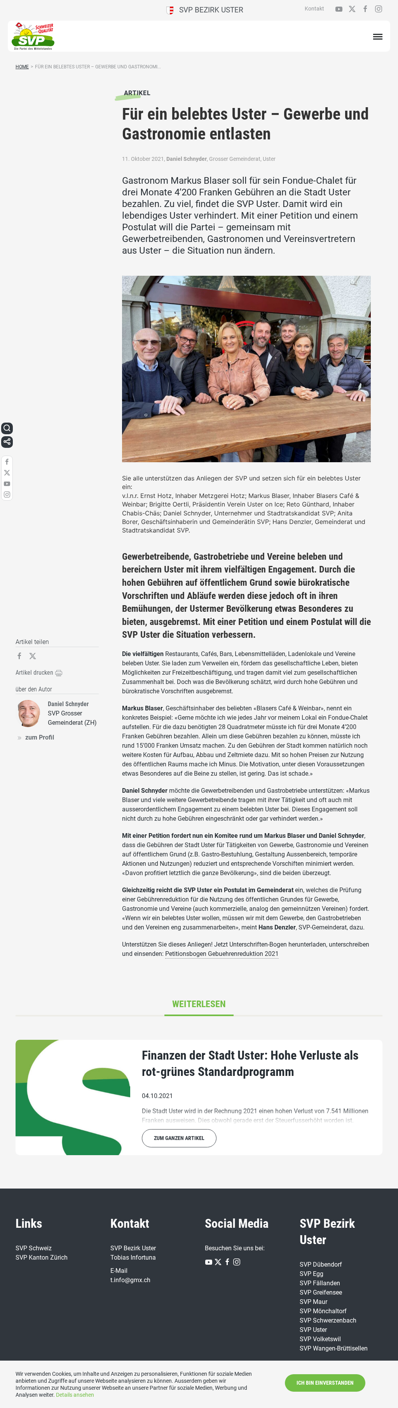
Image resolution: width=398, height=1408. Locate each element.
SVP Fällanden (320, 1283)
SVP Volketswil (320, 1339)
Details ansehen (75, 1395)
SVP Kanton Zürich (42, 1257)
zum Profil (39, 737)
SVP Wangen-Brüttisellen (334, 1348)
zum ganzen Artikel (179, 1138)
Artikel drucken (35, 672)
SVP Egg (311, 1273)
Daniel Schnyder (186, 159)
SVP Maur (313, 1301)
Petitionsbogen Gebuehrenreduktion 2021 (222, 953)
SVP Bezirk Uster (208, 9)
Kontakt (314, 8)
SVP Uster (313, 1329)
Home (22, 67)
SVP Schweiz (34, 1248)
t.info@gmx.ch (130, 1280)
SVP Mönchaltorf (323, 1311)
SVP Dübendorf (321, 1264)
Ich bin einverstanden (325, 1383)
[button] (7, 428)
